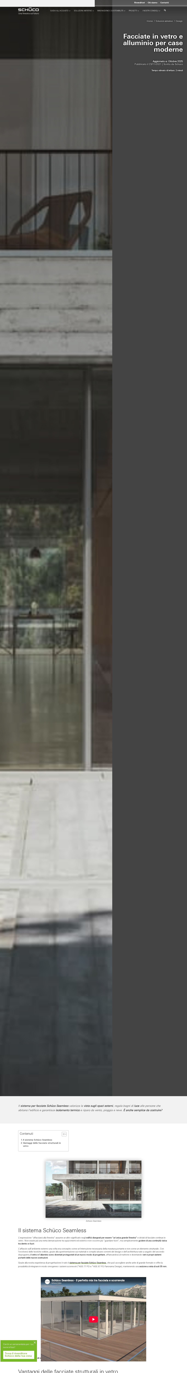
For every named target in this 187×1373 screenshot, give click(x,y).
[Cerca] (164, 10)
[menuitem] (60, 10)
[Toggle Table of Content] (63, 1134)
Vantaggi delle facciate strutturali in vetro (42, 1144)
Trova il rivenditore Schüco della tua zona (18, 1354)
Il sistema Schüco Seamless (37, 1140)
